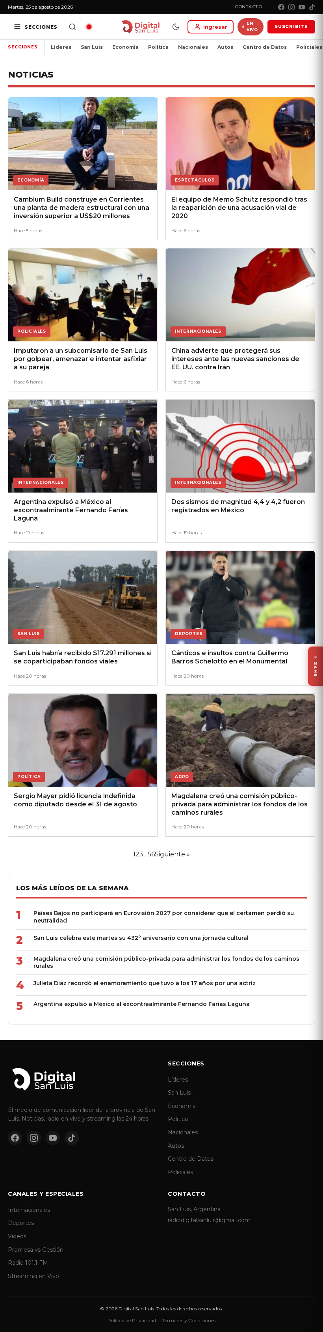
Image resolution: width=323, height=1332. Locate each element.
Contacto (248, 6)
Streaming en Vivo (33, 1276)
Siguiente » (172, 854)
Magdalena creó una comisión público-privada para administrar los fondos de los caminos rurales (166, 962)
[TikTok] (312, 7)
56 (151, 854)
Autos (225, 47)
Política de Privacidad (132, 1320)
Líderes (61, 47)
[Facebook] (281, 7)
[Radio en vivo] (89, 27)
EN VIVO (252, 26)
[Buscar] (72, 27)
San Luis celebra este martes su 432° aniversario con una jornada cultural (141, 937)
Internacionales (29, 1209)
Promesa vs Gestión (35, 1249)
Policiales (180, 1172)
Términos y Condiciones (188, 1320)
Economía (125, 47)
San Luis (92, 47)
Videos (17, 1236)
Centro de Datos (265, 47)
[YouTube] (302, 7)
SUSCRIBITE (291, 26)
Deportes (21, 1222)
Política (158, 47)
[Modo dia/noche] (176, 27)
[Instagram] (291, 7)
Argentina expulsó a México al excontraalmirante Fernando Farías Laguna (141, 1004)
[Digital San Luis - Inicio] (140, 27)
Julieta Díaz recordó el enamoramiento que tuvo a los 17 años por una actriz (144, 983)
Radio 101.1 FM (28, 1262)
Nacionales (193, 47)
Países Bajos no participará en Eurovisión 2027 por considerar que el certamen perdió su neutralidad (163, 917)
